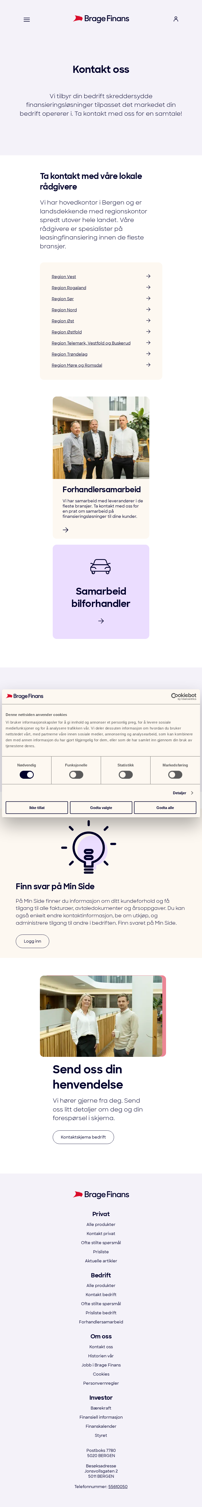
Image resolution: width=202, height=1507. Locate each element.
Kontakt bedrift (101, 1294)
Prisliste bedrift (101, 1313)
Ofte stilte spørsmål (101, 1242)
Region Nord (64, 310)
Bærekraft (101, 1408)
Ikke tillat (37, 808)
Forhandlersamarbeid (101, 1322)
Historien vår (101, 1356)
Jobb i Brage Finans (101, 1365)
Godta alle (165, 808)
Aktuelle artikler (101, 1261)
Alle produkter (101, 1224)
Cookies (101, 1374)
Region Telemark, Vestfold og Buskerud (91, 343)
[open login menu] (175, 19)
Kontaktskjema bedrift (83, 1137)
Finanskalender (101, 1426)
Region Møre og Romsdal (77, 365)
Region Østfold (67, 332)
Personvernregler (101, 1383)
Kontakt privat (101, 1233)
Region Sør (63, 298)
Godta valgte (101, 808)
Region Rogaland (69, 287)
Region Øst (63, 321)
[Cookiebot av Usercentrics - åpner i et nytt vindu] (174, 696)
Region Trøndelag (69, 354)
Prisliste (101, 1251)
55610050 (118, 1486)
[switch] (76, 774)
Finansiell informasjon (101, 1417)
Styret (101, 1435)
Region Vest (64, 276)
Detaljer (179, 793)
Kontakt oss (101, 1346)
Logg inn (32, 941)
